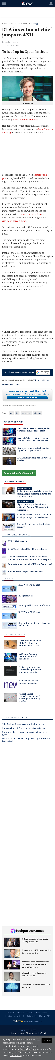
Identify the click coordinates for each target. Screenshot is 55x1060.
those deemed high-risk (26, 120)
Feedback (8, 1016)
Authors (45, 1013)
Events (9, 578)
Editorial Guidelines (33, 1013)
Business (23, 23)
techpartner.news (16, 1033)
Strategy (34, 23)
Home (4, 23)
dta (17, 413)
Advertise (17, 1016)
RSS (48, 1016)
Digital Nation (31, 1033)
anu (11, 413)
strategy (37, 413)
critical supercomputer (14, 221)
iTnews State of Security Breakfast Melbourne (34, 624)
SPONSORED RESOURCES (17, 534)
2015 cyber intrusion (30, 214)
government (26, 413)
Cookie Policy (16, 1055)
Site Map (42, 1016)
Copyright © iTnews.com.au (12, 406)
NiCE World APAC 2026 (29, 585)
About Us (20, 1013)
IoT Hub (43, 1033)
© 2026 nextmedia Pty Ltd (33, 1021)
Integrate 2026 (25, 596)
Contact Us (11, 1013)
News (13, 23)
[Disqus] (27, 781)
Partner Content (15, 481)
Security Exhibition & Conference (34, 605)
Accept (47, 1040)
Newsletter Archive (30, 1016)
